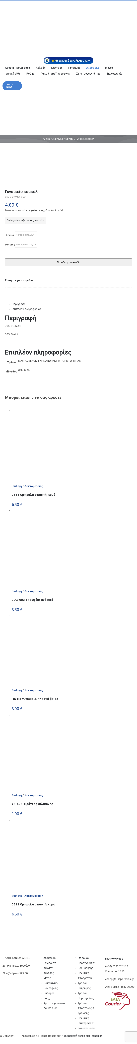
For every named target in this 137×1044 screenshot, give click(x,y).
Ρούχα (47, 998)
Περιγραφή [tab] (18, 304)
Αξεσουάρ (27, 220)
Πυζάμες (49, 993)
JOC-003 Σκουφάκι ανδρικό (32, 600)
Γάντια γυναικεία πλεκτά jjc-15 (35, 699)
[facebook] (6, 26)
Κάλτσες (48, 973)
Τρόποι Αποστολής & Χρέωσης (86, 1008)
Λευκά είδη (50, 1008)
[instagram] (11, 26)
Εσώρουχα (49, 963)
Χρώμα (10, 235)
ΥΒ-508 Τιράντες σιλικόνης (32, 804)
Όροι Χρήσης (85, 968)
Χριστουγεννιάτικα (55, 1003)
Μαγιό (47, 978)
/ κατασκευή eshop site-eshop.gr (82, 1035)
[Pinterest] (15, 291)
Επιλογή (17, 486)
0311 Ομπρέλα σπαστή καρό (33, 904)
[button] (19, 280)
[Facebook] (7, 291)
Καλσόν (48, 968)
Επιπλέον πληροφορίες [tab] (26, 309)
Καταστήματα (86, 1028)
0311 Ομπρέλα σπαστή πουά (33, 495)
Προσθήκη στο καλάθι (68, 262)
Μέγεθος (10, 244)
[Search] (110, 46)
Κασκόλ (39, 220)
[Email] (18, 291)
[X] (12, 291)
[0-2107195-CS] (68, 170)
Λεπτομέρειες (33, 486)
